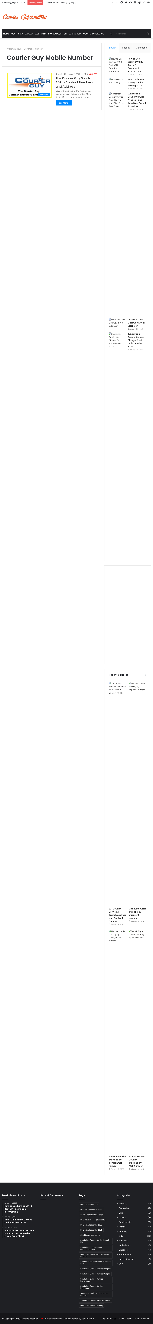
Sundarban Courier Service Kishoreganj (91, 1280)
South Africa (125, 1254)
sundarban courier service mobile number (94, 1294)
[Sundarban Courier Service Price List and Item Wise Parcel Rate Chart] (117, 204)
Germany (123, 1231)
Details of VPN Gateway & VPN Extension (136, 322)
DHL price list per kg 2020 (91, 1225)
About (129, 1318)
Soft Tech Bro (88, 1318)
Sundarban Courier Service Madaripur (91, 1287)
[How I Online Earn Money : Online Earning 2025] (117, 83)
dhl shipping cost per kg (90, 1235)
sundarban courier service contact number (94, 1255)
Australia (40, 34)
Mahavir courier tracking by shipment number (66, 2)
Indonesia (123, 1240)
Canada (29, 34)
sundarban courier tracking (91, 1305)
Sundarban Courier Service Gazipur (95, 1274)
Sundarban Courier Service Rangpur (95, 1300)
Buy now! (145, 1318)
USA (13, 34)
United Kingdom (72, 34)
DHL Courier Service (89, 1204)
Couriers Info (125, 1222)
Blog (121, 1213)
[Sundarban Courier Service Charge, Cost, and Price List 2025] (117, 444)
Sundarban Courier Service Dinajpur (95, 1269)
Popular (112, 47)
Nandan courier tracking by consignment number (117, 1161)
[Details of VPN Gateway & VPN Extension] (117, 323)
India (20, 34)
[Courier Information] (24, 17)
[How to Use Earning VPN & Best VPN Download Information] (117, 65)
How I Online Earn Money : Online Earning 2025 (137, 82)
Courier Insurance (93, 34)
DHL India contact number (91, 1210)
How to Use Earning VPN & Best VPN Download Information (135, 65)
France (122, 1227)
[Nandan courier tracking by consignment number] (117, 1042)
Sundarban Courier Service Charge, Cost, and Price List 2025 (136, 340)
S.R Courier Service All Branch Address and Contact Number (117, 915)
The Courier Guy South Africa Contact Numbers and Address (74, 82)
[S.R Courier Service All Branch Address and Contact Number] (117, 794)
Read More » (64, 103)
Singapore (123, 1250)
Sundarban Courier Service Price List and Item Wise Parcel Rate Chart (137, 100)
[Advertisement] (127, 615)
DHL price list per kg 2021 (91, 1230)
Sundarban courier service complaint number (91, 1248)
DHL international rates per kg (92, 1220)
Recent (126, 47)
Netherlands (124, 1245)
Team (136, 1318)
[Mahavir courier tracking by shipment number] (137, 794)
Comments (141, 47)
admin (60, 74)
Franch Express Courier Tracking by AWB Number (137, 1161)
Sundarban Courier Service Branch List (94, 1241)
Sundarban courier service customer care (95, 1262)
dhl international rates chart (91, 1215)
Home (6, 34)
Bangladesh (55, 34)
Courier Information (53, 1318)
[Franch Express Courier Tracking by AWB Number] (137, 1042)
